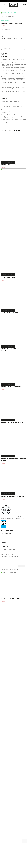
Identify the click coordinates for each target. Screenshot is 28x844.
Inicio (2, 16)
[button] (8, 238)
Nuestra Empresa (5, 769)
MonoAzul (17, 799)
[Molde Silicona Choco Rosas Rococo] (13, 668)
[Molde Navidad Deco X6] (13, 596)
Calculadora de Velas (6, 762)
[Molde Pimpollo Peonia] (13, 408)
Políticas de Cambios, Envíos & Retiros (10, 765)
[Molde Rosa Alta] (13, 295)
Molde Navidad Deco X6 (11, 616)
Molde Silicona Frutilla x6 (12, 726)
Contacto (4, 771)
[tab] (13, 43)
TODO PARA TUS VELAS (10, 16)
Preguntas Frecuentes (6, 767)
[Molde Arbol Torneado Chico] (13, 520)
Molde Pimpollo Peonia (11, 466)
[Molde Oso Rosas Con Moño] (13, 632)
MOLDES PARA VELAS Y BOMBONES (9, 17)
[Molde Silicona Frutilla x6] (13, 706)
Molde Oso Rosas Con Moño (13, 652)
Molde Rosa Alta (8, 354)
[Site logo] (13, 4)
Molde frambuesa (8, 241)
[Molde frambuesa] (13, 183)
